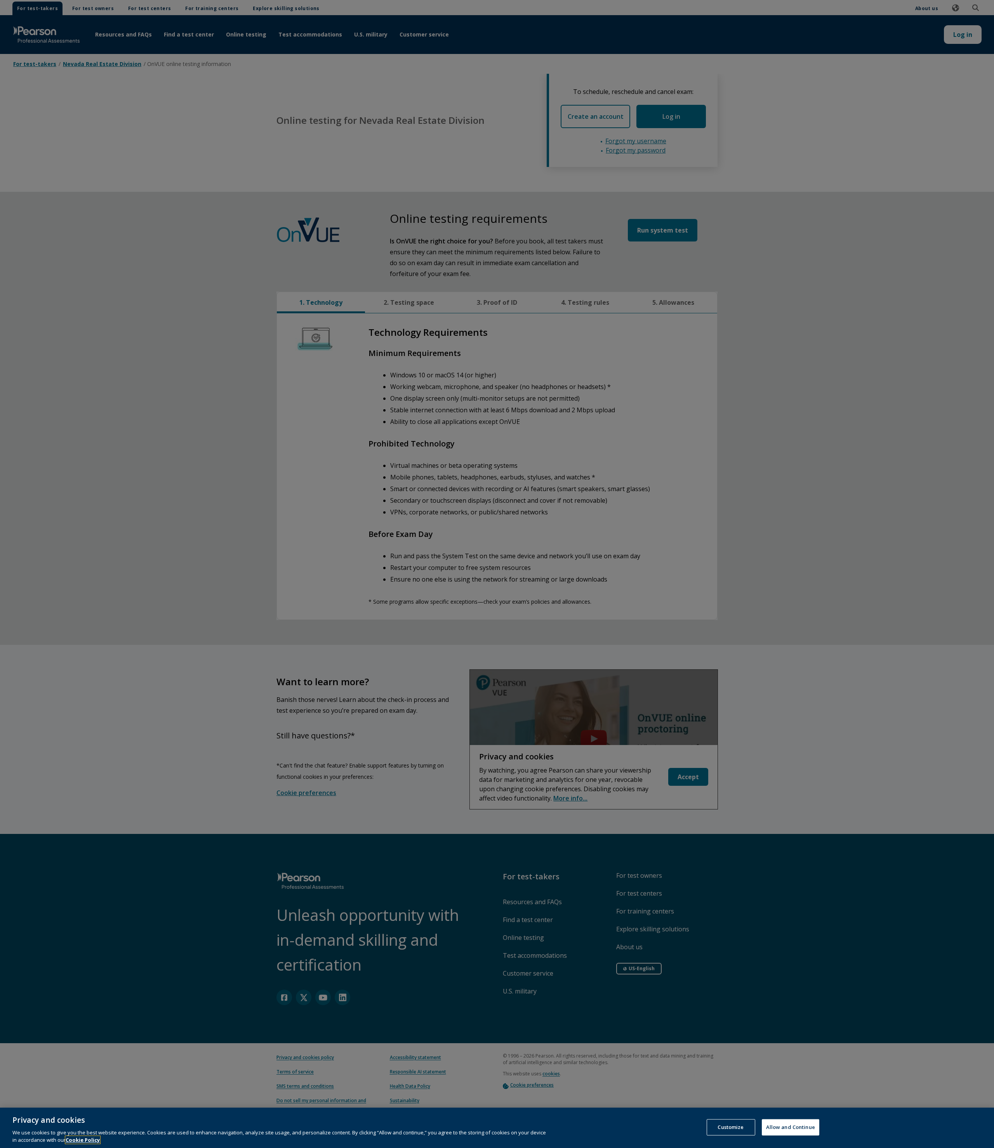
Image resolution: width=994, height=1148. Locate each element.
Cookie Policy (83, 1139)
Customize (731, 1127)
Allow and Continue (790, 1127)
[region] (497, 1128)
